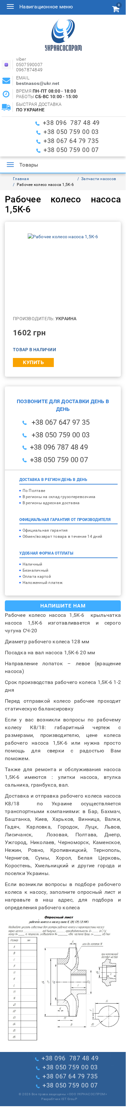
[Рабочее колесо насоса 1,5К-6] (63, 236)
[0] (115, 10)
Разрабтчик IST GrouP (59, 1099)
